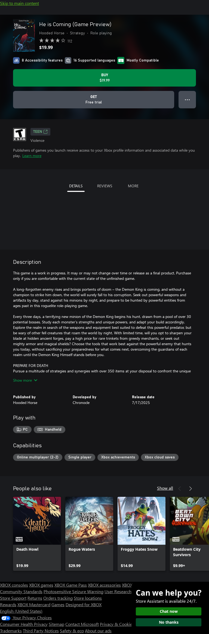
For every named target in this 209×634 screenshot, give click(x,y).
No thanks (169, 622)
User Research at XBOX (126, 591)
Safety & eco (72, 630)
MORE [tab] (133, 185)
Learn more (31, 155)
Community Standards (21, 591)
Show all (165, 488)
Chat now (169, 611)
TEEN (37, 132)
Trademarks (11, 630)
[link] (37, 534)
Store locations (88, 598)
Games (57, 604)
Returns (34, 598)
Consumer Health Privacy (24, 624)
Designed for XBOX (84, 604)
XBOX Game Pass (70, 585)
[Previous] (179, 488)
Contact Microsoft (82, 624)
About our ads (98, 630)
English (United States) (21, 611)
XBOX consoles (14, 585)
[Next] (190, 488)
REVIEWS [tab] (104, 185)
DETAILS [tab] (75, 185)
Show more (22, 380)
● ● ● (187, 99)
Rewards (8, 604)
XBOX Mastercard (33, 604)
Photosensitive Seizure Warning (73, 591)
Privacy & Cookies (117, 624)
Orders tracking (58, 598)
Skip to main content (19, 3)
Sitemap (56, 624)
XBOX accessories (104, 585)
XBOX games (41, 585)
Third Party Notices (41, 630)
